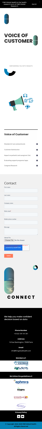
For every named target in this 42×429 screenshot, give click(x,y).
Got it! (34, 4)
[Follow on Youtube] (22, 416)
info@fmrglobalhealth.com (21, 351)
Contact (10, 183)
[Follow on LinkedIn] (18, 416)
